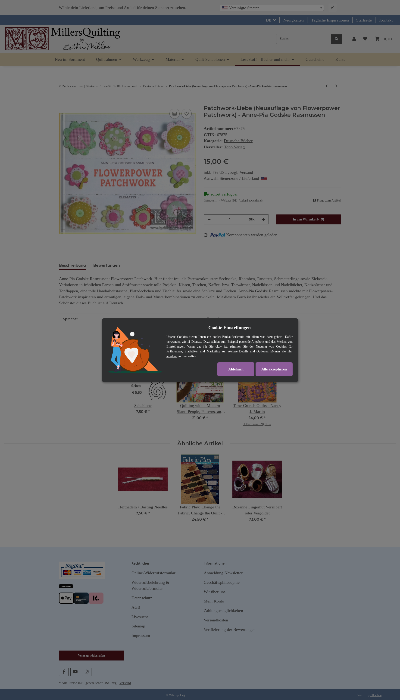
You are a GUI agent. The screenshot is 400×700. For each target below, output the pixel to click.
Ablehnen (236, 369)
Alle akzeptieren (274, 369)
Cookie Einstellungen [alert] (229, 327)
